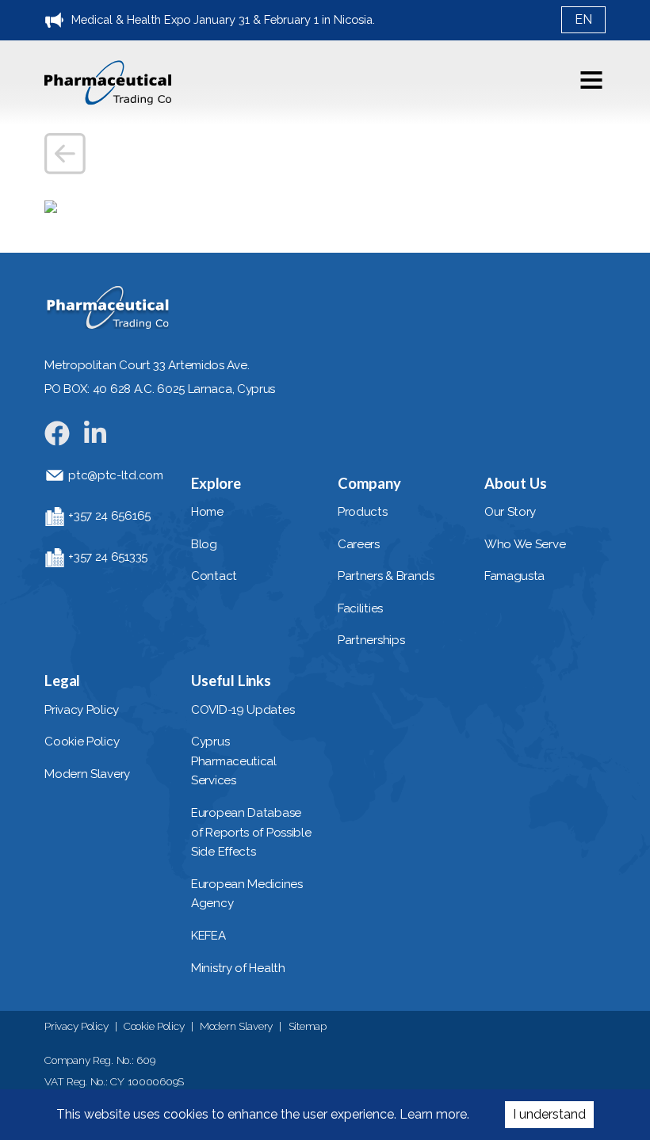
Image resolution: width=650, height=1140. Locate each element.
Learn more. (432, 1114)
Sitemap (308, 1026)
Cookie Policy (154, 1026)
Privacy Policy (76, 1026)
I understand (549, 1114)
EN (583, 19)
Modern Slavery (236, 1026)
